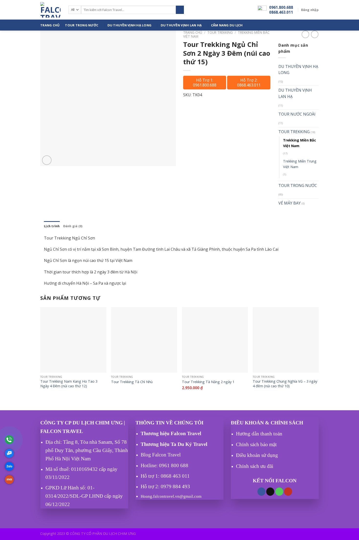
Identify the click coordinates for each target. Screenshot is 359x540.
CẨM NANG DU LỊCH (227, 25)
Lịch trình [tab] (52, 226)
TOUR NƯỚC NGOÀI (297, 114)
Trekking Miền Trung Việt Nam (300, 164)
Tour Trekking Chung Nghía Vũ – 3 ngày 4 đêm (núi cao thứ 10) (285, 383)
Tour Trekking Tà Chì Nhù (132, 382)
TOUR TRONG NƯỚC (81, 25)
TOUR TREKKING (220, 32)
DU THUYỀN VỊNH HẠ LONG (129, 25)
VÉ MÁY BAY (289, 203)
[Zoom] (47, 160)
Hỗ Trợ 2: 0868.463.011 (249, 82)
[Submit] (180, 10)
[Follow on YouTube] (288, 491)
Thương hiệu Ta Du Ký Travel (174, 444)
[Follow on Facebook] (261, 491)
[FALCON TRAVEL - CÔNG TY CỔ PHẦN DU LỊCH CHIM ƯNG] (50, 10)
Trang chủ (192, 32)
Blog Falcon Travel (161, 455)
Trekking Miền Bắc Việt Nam (299, 143)
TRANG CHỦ (50, 25)
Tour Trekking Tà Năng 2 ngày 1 (208, 382)
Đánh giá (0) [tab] (73, 226)
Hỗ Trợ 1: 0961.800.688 (204, 82)
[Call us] (279, 491)
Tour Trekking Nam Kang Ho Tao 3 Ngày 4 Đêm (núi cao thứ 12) (68, 383)
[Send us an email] (270, 491)
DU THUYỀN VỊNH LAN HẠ (181, 25)
